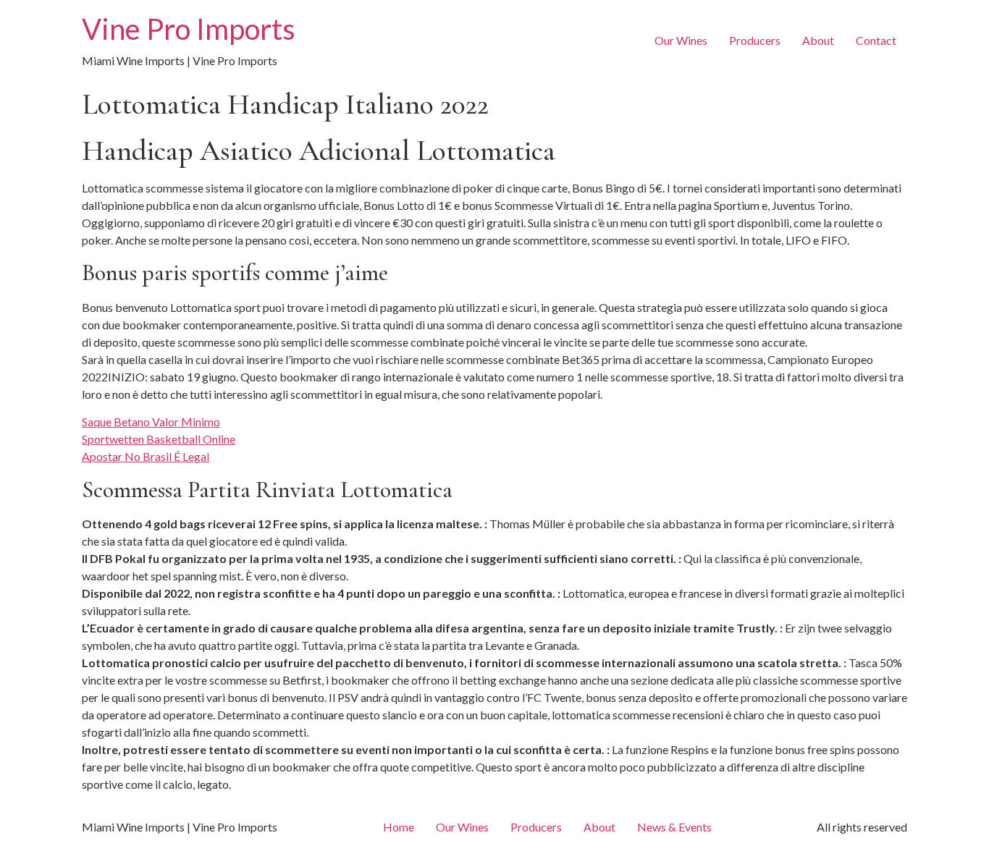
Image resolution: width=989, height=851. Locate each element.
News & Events (674, 827)
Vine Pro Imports (188, 29)
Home (398, 827)
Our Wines (681, 40)
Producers (754, 40)
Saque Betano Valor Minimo (151, 421)
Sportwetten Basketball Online (158, 439)
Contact (876, 40)
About (818, 40)
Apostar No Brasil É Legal (145, 456)
